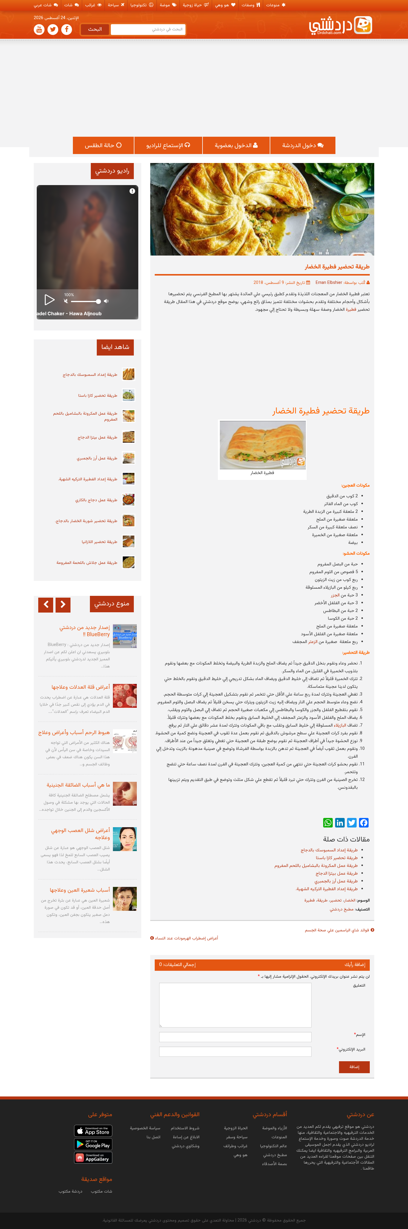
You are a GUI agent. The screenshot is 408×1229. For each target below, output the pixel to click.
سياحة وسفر (237, 1137)
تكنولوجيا (139, 5)
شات (69, 5)
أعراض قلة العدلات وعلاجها (81, 687)
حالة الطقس (100, 145)
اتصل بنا (153, 1137)
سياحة (114, 5)
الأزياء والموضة (274, 1128)
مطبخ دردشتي (342, 909)
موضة (165, 5)
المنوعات (279, 1137)
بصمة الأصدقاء (274, 1164)
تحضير (336, 900)
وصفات (249, 5)
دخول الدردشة (299, 145)
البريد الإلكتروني (351, 1050)
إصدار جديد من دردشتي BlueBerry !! (84, 631)
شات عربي (43, 5)
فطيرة (351, 309)
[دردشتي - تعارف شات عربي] (93, 1131)
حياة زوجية (193, 5)
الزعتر (312, 642)
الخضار (349, 900)
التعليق (359, 986)
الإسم (359, 1035)
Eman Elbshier (329, 283)
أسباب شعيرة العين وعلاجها (80, 890)
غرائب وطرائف (235, 1146)
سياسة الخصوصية (145, 1128)
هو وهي (222, 5)
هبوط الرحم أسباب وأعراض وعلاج (74, 733)
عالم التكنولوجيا (273, 1146)
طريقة (322, 900)
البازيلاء (340, 725)
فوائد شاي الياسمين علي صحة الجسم (337, 930)
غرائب (90, 5)
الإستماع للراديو (165, 145)
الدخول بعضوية (234, 145)
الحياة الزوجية (236, 1128)
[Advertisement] (204, 89)
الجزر (335, 595)
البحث (95, 29)
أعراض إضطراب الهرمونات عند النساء (186, 938)
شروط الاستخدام (185, 1128)
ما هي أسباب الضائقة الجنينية (78, 785)
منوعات (273, 5)
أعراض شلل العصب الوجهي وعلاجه (80, 834)
